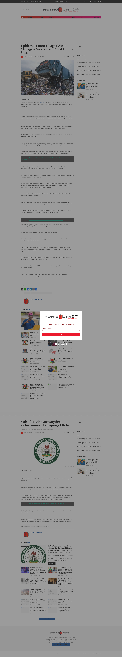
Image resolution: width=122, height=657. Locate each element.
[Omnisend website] (61, 343)
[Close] (80, 312)
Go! (61, 334)
